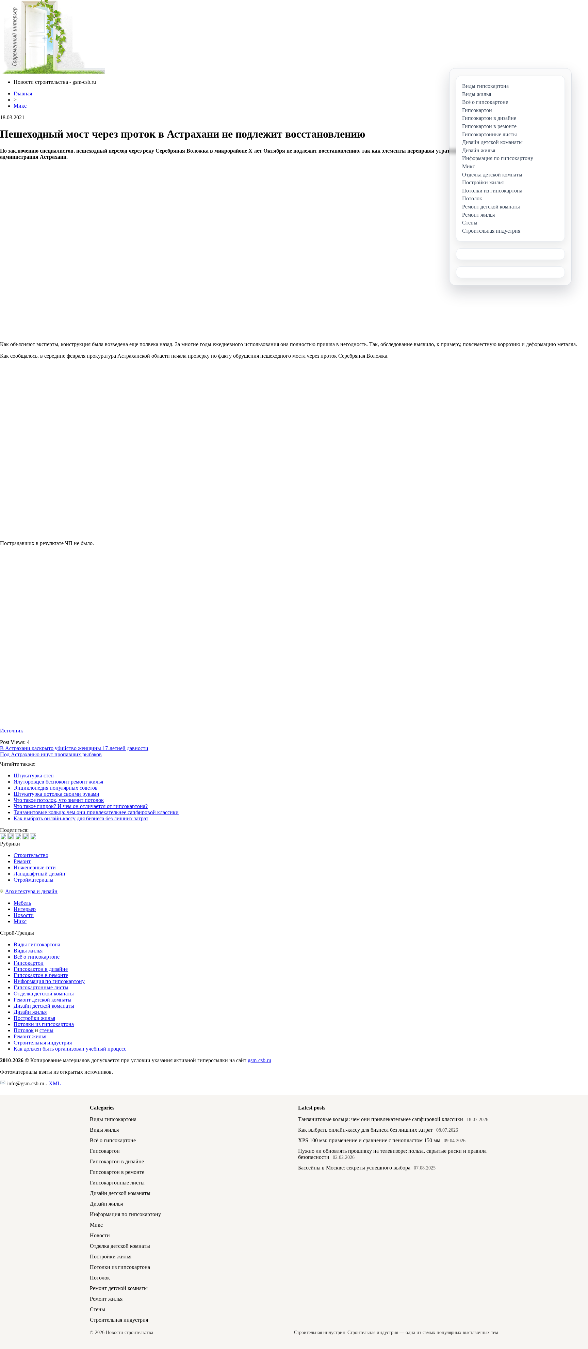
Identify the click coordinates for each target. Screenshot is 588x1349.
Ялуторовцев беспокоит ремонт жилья (58, 782)
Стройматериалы (33, 880)
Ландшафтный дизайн (39, 874)
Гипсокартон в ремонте (41, 975)
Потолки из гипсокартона (44, 1024)
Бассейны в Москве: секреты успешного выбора (354, 1167)
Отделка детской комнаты (44, 993)
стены (46, 1030)
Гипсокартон (29, 963)
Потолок (24, 1030)
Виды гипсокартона (37, 944)
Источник (11, 730)
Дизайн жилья (30, 1012)
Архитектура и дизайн (31, 891)
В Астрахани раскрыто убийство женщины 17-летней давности (74, 748)
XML (55, 1083)
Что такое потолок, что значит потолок (59, 800)
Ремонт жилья (30, 1036)
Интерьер (25, 909)
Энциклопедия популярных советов (56, 788)
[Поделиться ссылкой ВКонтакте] (3, 836)
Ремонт (22, 861)
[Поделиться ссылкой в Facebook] (10, 836)
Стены (97, 1309)
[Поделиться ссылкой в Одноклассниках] (33, 836)
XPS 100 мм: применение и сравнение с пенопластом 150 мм (369, 1140)
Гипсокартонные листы (41, 987)
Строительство (31, 855)
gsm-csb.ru (259, 1060)
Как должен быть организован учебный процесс (70, 1049)
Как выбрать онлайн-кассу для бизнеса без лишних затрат (81, 818)
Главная (23, 93)
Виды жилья (28, 950)
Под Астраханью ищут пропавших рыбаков (51, 754)
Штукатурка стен (34, 775)
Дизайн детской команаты (44, 1006)
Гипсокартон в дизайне (41, 969)
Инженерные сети (35, 867)
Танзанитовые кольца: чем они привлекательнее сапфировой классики (96, 812)
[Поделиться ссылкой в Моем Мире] (25, 836)
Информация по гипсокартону (49, 981)
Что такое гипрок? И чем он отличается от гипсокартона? (81, 806)
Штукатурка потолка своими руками (56, 794)
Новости (24, 915)
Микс (20, 106)
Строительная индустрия (43, 1042)
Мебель (22, 903)
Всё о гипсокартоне (37, 957)
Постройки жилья (34, 1018)
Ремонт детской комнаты (42, 1000)
